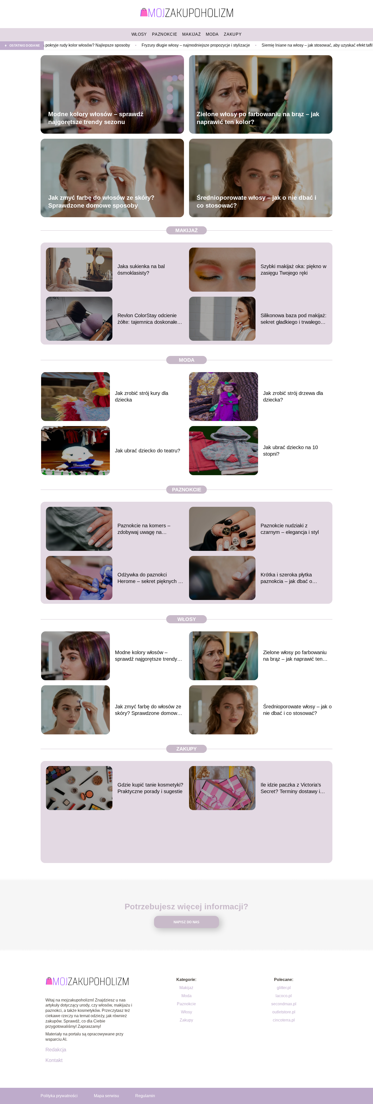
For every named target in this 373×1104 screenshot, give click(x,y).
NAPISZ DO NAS (186, 922)
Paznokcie (186, 489)
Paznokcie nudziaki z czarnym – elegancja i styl (290, 529)
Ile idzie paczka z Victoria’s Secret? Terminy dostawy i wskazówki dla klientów (291, 788)
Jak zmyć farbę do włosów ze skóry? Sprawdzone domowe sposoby (101, 201)
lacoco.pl (284, 996)
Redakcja (55, 1049)
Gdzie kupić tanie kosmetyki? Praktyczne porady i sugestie (150, 788)
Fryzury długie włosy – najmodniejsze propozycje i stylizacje (135, 45)
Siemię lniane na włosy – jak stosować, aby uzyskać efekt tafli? (257, 45)
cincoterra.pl (284, 1020)
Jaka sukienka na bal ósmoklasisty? (141, 270)
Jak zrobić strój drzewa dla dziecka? (293, 396)
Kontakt (54, 1060)
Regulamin (145, 1096)
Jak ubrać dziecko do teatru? (147, 450)
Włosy (186, 619)
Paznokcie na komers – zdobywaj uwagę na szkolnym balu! (143, 529)
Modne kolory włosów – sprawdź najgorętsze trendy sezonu (95, 117)
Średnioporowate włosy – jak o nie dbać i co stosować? (256, 201)
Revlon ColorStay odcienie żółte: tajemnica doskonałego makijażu (150, 319)
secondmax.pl (283, 1004)
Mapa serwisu (106, 1096)
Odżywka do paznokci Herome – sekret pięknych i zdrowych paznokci (148, 578)
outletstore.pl (283, 1012)
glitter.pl (284, 988)
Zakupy (186, 749)
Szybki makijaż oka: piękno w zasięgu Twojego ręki (293, 270)
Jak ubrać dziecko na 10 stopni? (290, 451)
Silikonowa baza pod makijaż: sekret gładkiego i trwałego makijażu (294, 319)
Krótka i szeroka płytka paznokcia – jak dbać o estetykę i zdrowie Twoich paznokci (289, 578)
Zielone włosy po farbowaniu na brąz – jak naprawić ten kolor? (258, 117)
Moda (186, 360)
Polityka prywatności (59, 1096)
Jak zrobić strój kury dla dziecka (141, 396)
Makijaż (186, 230)
